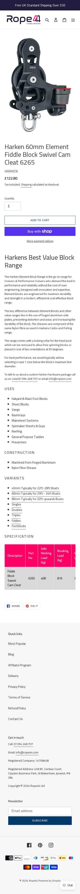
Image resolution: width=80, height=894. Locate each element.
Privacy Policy (16, 687)
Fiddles (16, 521)
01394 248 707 (23, 744)
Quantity (9, 199)
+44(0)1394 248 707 (25, 378)
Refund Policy (17, 708)
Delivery (13, 676)
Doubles (17, 510)
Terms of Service (19, 697)
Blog (11, 654)
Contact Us (15, 719)
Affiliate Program (19, 665)
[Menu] (73, 19)
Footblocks (19, 526)
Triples (16, 515)
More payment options (40, 241)
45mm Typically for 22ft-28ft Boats (36, 488)
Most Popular (17, 644)
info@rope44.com (60, 378)
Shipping (26, 184)
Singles (16, 504)
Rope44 (33, 880)
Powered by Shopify (49, 880)
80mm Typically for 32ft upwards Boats (38, 499)
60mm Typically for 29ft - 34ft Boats (36, 493)
